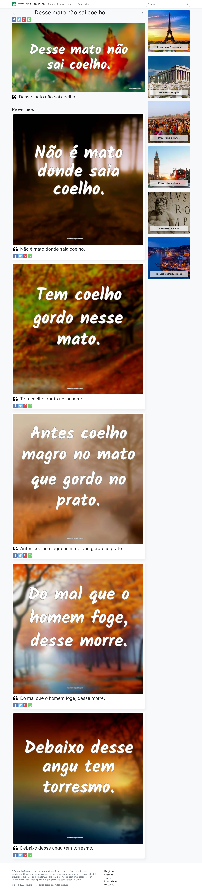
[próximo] (142, 13)
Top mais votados (66, 4)
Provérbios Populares (30, 3)
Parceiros (109, 884)
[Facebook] (14, 19)
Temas (51, 4)
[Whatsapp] (29, 19)
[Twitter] (19, 19)
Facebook (109, 874)
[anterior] (14, 13)
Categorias (83, 4)
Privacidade (110, 881)
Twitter (108, 878)
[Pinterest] (24, 19)
